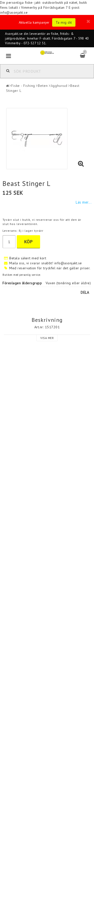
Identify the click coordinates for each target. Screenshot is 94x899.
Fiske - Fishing (23, 85)
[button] (81, 164)
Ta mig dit (64, 22)
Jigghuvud (59, 85)
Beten (43, 85)
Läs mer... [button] (83, 202)
